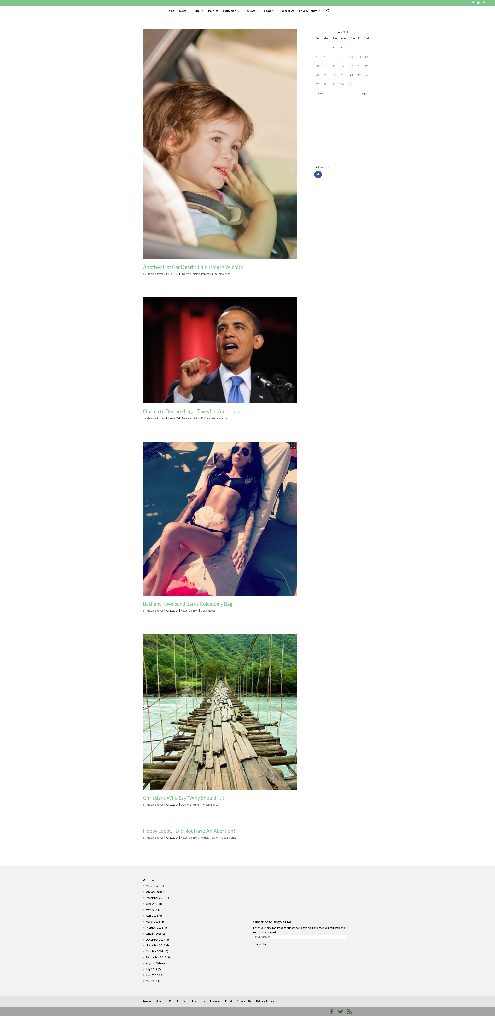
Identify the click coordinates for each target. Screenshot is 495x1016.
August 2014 (154, 963)
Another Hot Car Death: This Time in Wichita (193, 267)
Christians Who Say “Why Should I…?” (184, 798)
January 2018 (154, 891)
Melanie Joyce (155, 273)
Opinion (195, 273)
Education (229, 10)
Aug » (364, 93)
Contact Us (286, 10)
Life (197, 10)
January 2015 (154, 933)
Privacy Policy (308, 10)
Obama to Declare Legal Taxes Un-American (191, 411)
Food (267, 10)
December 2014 (155, 939)
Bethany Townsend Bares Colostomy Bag (187, 604)
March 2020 (153, 885)
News (182, 10)
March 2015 (153, 921)
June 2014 (152, 975)
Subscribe (260, 944)
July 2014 (151, 969)
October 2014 (154, 951)
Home (170, 10)
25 (359, 75)
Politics (213, 10)
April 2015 (152, 915)
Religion (196, 804)
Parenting (207, 273)
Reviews (250, 10)
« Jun (320, 93)
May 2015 (152, 909)
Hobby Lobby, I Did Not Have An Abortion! (189, 831)
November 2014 (155, 945)
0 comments (222, 273)
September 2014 (156, 957)
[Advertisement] (336, 131)
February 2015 (154, 927)
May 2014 (152, 981)
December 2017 (155, 897)
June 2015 (152, 903)
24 (351, 75)
